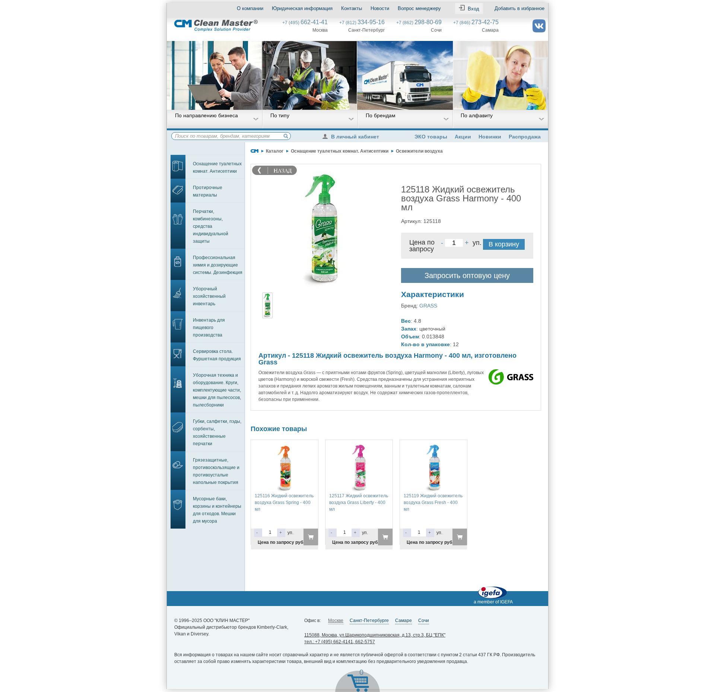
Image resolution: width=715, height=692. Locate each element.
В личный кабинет (355, 137)
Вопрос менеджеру (419, 8)
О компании (250, 8)
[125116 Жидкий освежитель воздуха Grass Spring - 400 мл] (284, 447)
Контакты (351, 8)
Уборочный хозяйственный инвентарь (209, 296)
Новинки (490, 137)
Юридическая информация (302, 8)
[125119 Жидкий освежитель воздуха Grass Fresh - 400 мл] (433, 447)
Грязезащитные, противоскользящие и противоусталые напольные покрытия (216, 471)
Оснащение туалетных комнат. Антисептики (217, 167)
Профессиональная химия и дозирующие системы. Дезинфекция (217, 265)
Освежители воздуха (419, 151)
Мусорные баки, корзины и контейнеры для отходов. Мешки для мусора (217, 510)
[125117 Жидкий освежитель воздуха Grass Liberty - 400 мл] (359, 447)
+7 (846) (476, 22)
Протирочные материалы (207, 191)
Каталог (274, 151)
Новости (380, 8)
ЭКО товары (430, 137)
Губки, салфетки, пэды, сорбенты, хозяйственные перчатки (217, 432)
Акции (463, 137)
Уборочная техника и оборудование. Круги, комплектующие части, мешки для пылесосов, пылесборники (217, 390)
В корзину (504, 244)
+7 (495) (305, 22)
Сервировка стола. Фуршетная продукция (217, 355)
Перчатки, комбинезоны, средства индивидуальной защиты (210, 226)
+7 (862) (419, 22)
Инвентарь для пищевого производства (209, 328)
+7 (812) (362, 22)
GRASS (428, 306)
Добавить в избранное (519, 8)
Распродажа (525, 137)
